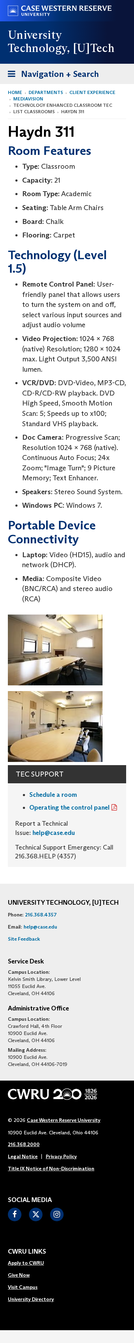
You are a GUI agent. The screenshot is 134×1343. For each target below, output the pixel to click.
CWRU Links (27, 1251)
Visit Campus (23, 1287)
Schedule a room (53, 795)
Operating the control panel (69, 807)
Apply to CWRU (26, 1263)
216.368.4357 (41, 914)
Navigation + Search (51, 76)
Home (15, 92)
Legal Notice (23, 1156)
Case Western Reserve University (63, 1120)
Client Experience (92, 92)
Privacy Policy (61, 1156)
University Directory (31, 1299)
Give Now (19, 1275)
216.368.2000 (24, 1144)
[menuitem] (31, 1263)
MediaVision (28, 98)
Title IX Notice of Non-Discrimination (51, 1168)
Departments (46, 92)
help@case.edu (54, 833)
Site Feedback (24, 939)
